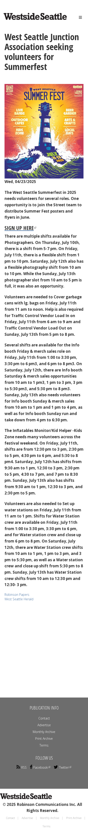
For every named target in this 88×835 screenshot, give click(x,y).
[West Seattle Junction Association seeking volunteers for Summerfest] (44, 131)
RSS (24, 767)
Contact (44, 718)
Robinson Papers (17, 594)
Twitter (64, 767)
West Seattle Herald (19, 599)
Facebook (40, 767)
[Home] (28, 20)
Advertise (44, 725)
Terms (44, 745)
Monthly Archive (44, 732)
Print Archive (44, 738)
